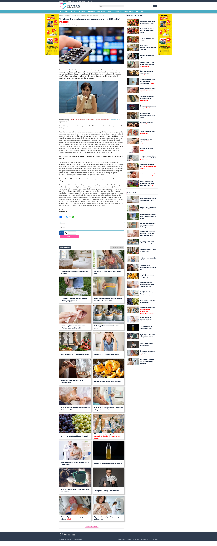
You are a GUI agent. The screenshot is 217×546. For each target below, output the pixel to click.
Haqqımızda (82, 1)
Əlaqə (76, 1)
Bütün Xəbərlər (70, 11)
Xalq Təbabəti (135, 539)
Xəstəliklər (91, 11)
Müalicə (109, 11)
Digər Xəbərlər (65, 247)
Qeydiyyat (149, 6)
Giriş (155, 6)
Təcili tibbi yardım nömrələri (124, 11)
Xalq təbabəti (81, 11)
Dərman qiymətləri (69, 1)
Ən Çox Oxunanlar (117, 247)
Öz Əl (136, 11)
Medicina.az (114, 120)
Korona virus (101, 11)
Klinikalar (129, 539)
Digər (142, 11)
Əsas (61, 11)
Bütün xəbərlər (91, 526)
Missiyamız (89, 1)
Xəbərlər (61, 15)
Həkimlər (61, 1)
